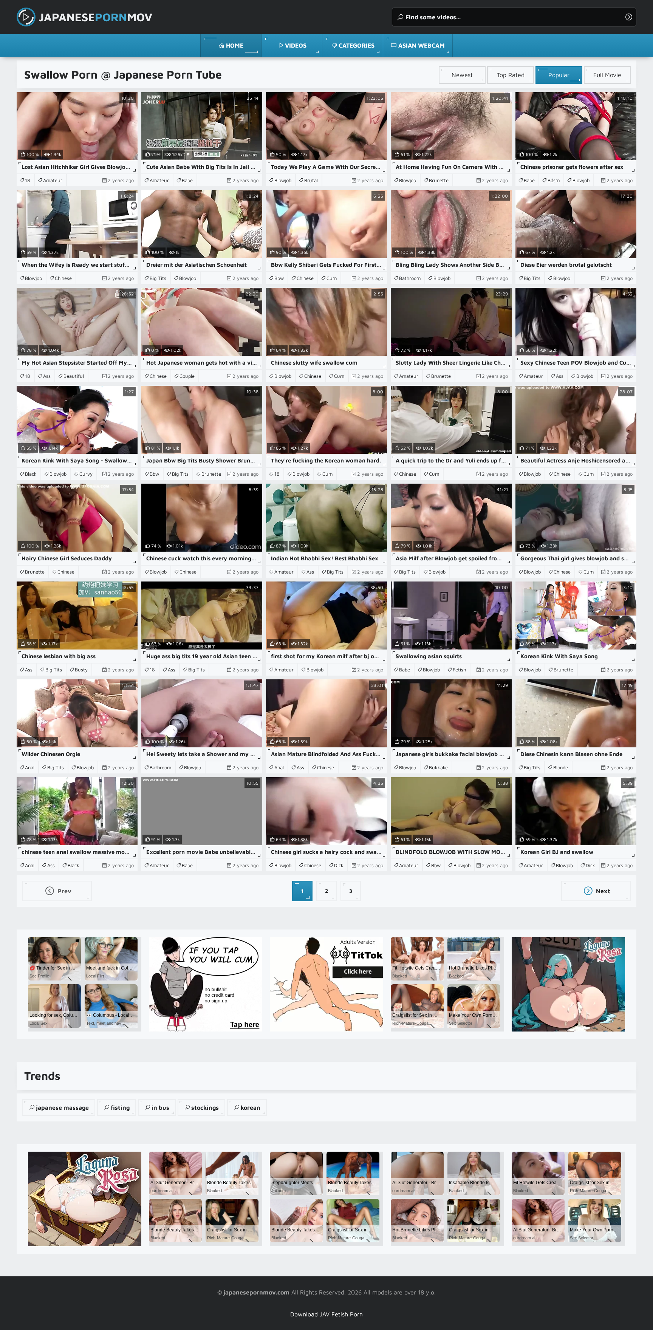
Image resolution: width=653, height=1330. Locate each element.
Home (234, 45)
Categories (356, 45)
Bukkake (438, 767)
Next (602, 891)
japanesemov (95, 16)
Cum (331, 278)
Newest (462, 74)
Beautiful (73, 376)
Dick (339, 865)
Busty (81, 670)
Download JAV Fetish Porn (326, 1314)
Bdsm (554, 180)
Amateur (52, 180)
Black (31, 474)
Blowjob (282, 180)
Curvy (86, 474)
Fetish (459, 670)
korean (250, 1107)
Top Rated (511, 74)
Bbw (279, 278)
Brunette (439, 180)
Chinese (63, 278)
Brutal (311, 180)
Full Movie (607, 74)
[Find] (628, 17)
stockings (205, 1107)
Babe (187, 180)
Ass (47, 376)
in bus (160, 1107)
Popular (558, 74)
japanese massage (62, 1107)
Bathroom (410, 278)
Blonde (560, 767)
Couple (187, 376)
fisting (120, 1107)
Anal (29, 767)
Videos (295, 45)
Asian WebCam (421, 45)
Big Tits (158, 278)
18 (27, 180)
